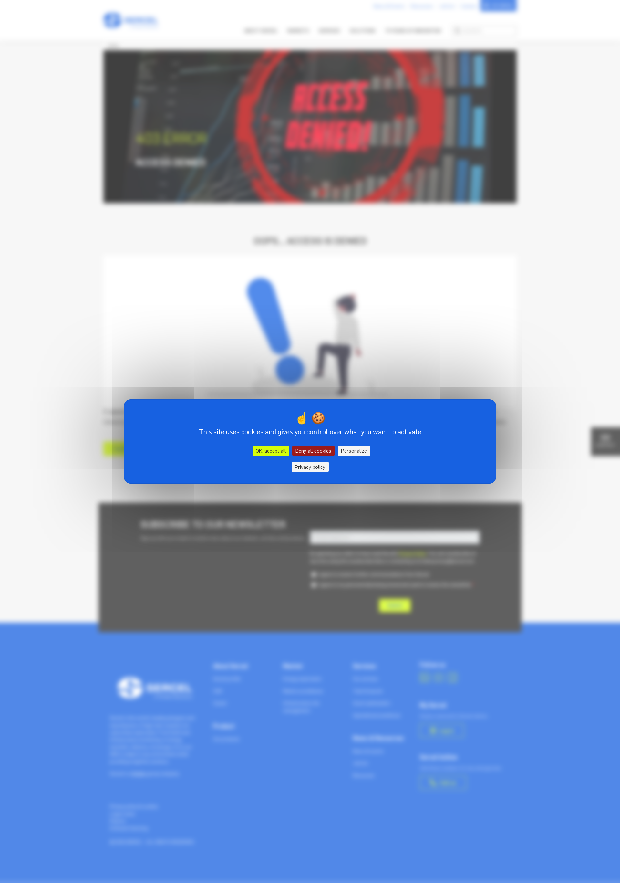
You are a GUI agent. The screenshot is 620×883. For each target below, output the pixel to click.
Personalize (354, 450)
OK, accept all (271, 450)
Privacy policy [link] (310, 467)
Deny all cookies (313, 450)
